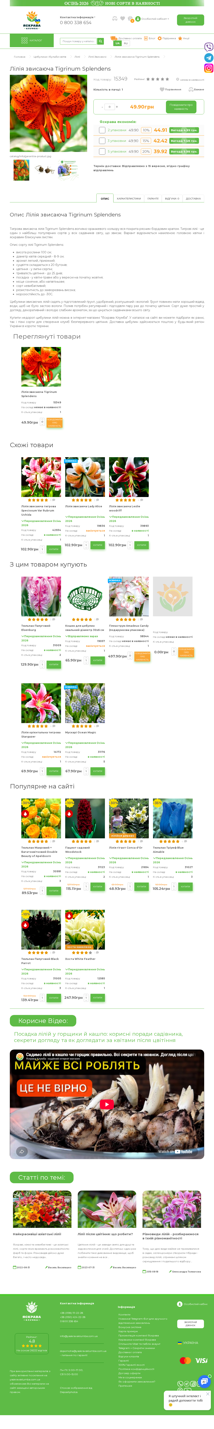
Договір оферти (129, 1373)
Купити (53, 549)
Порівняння (173, 89)
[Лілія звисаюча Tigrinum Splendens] (48, 113)
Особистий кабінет (196, 1304)
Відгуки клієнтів (128, 1356)
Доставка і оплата (130, 1352)
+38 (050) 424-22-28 (72, 1317)
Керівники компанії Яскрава (137, 1339)
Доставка (193, 198)
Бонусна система (129, 1327)
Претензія (125, 1385)
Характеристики (129, 198)
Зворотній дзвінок (190, 19)
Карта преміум (128, 1331)
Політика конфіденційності (136, 1369)
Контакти (124, 1314)
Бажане (199, 89)
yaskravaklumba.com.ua (25, 1379)
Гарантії (153, 198)
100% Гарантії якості (131, 1364)
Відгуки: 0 (172, 198)
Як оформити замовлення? (136, 1381)
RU (126, 43)
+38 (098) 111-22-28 (71, 1312)
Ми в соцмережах (130, 1377)
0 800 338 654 (76, 22)
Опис (105, 198)
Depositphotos (69, 1392)
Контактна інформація (76, 17)
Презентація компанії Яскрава (138, 1335)
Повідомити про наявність (54, 422)
